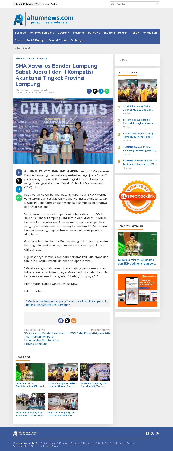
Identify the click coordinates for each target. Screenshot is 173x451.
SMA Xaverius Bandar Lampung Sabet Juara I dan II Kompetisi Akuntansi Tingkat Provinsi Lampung (67, 303)
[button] (157, 4)
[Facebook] (61, 320)
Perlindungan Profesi (123, 443)
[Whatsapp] (106, 91)
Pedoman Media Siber (24, 446)
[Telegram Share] (101, 91)
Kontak (63, 443)
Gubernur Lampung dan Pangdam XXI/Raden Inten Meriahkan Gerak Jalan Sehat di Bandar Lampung (93, 385)
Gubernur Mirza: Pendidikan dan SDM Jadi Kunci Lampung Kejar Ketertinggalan (30, 385)
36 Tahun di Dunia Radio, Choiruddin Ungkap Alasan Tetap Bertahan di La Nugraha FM (140, 121)
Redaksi (75, 443)
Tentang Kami (48, 443)
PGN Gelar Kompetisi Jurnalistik (90, 331)
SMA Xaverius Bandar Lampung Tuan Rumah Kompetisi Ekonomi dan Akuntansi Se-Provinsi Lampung (44, 337)
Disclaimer (88, 443)
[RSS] (73, 320)
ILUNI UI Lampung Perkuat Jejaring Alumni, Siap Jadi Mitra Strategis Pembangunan (62, 385)
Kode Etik (103, 443)
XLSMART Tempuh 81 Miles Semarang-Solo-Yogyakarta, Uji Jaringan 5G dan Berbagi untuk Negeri (139, 149)
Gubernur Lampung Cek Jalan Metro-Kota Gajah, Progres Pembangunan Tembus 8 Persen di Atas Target (30, 414)
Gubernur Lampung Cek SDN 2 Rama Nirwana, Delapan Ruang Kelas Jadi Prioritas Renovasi (63, 414)
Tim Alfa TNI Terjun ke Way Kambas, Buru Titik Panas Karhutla (138, 135)
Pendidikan (39, 92)
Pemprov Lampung (24, 92)
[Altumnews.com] (43, 19)
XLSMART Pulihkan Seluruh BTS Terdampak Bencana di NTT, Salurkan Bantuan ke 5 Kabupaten (140, 162)
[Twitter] (67, 320)
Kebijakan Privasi (49, 446)
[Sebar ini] (89, 91)
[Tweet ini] (95, 91)
